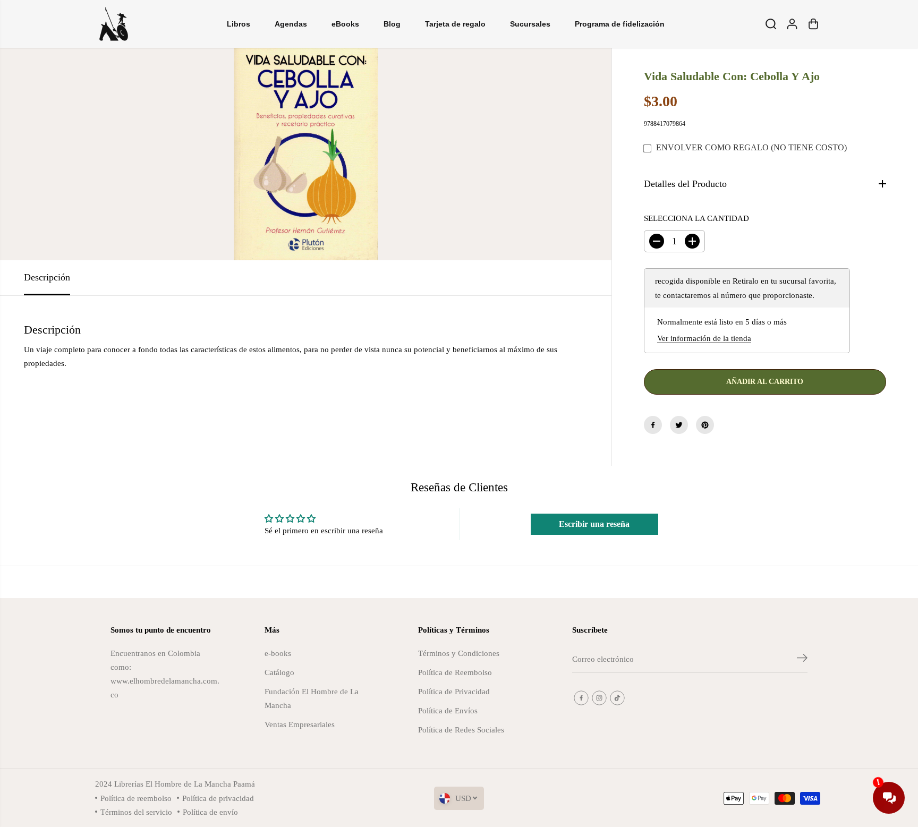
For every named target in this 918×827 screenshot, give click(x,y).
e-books (278, 653)
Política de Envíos (448, 710)
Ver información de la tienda (704, 338)
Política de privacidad (218, 798)
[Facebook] (653, 425)
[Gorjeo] (679, 425)
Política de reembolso (136, 798)
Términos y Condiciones (458, 653)
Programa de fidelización (620, 24)
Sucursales (530, 24)
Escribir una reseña (594, 523)
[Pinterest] (705, 425)
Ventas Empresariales (300, 724)
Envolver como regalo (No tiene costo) (751, 147)
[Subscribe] (802, 659)
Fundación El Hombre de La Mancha (312, 698)
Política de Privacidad (454, 691)
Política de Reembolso (455, 672)
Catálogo (279, 672)
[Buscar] (770, 23)
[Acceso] (792, 23)
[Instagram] (599, 698)
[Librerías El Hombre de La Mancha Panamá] (113, 24)
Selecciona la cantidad (696, 218)
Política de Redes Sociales (461, 729)
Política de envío (210, 811)
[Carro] (813, 23)
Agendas (291, 24)
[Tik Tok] (617, 698)
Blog (392, 24)
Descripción (47, 277)
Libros (238, 24)
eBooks (345, 24)
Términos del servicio (136, 811)
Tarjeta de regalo (455, 24)
